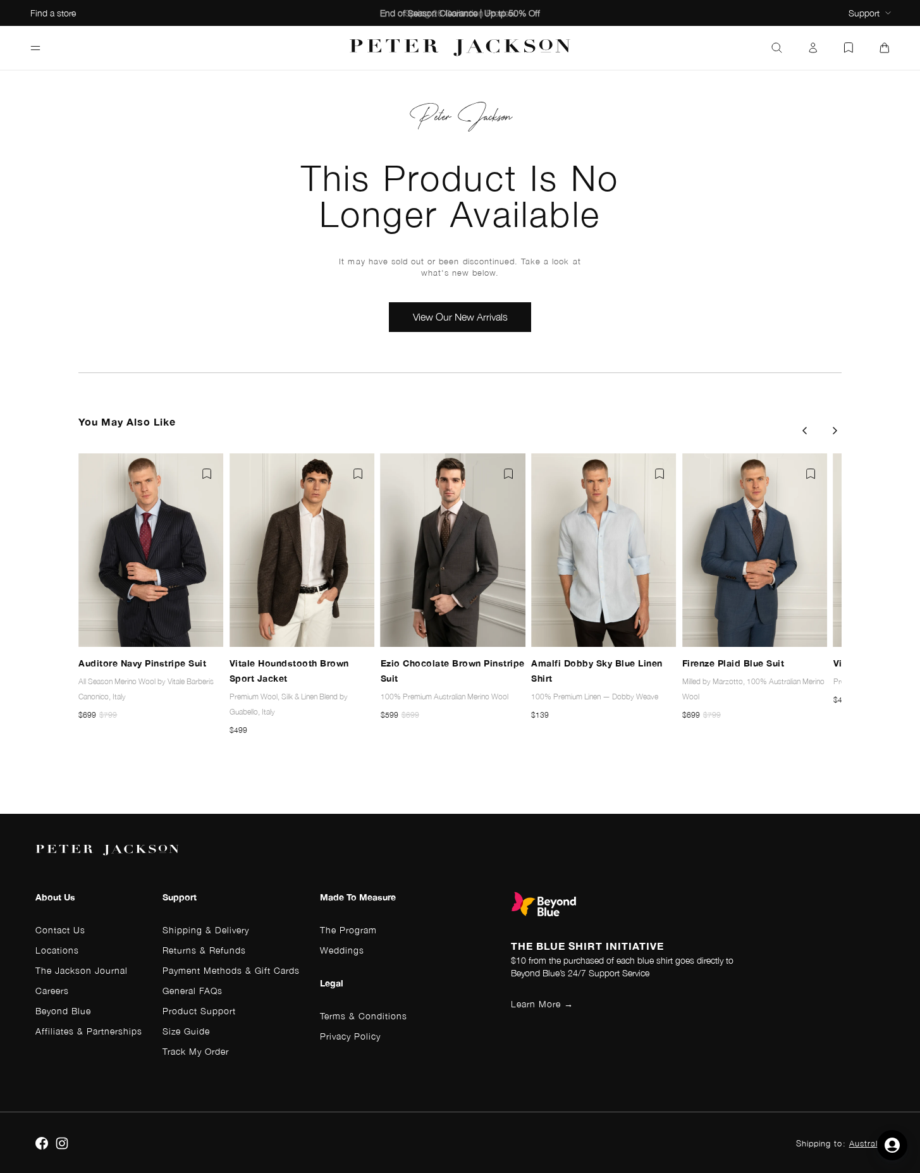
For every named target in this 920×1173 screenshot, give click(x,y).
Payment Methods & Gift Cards (231, 970)
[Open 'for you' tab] (892, 1145)
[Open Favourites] (848, 48)
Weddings (342, 950)
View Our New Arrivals (460, 316)
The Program (348, 929)
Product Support (199, 1010)
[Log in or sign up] (813, 48)
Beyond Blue (63, 1010)
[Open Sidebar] (35, 48)
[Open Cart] (884, 48)
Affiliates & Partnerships (88, 1031)
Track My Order (196, 1051)
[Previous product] (804, 430)
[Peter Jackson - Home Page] (460, 47)
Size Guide (186, 1031)
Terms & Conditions (363, 1015)
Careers (52, 990)
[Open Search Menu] (776, 48)
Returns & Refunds (204, 950)
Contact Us (60, 929)
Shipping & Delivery (206, 929)
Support (864, 13)
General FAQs (193, 990)
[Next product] (835, 430)
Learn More (542, 1003)
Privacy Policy (350, 1036)
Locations (57, 950)
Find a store (53, 13)
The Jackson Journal (81, 970)
